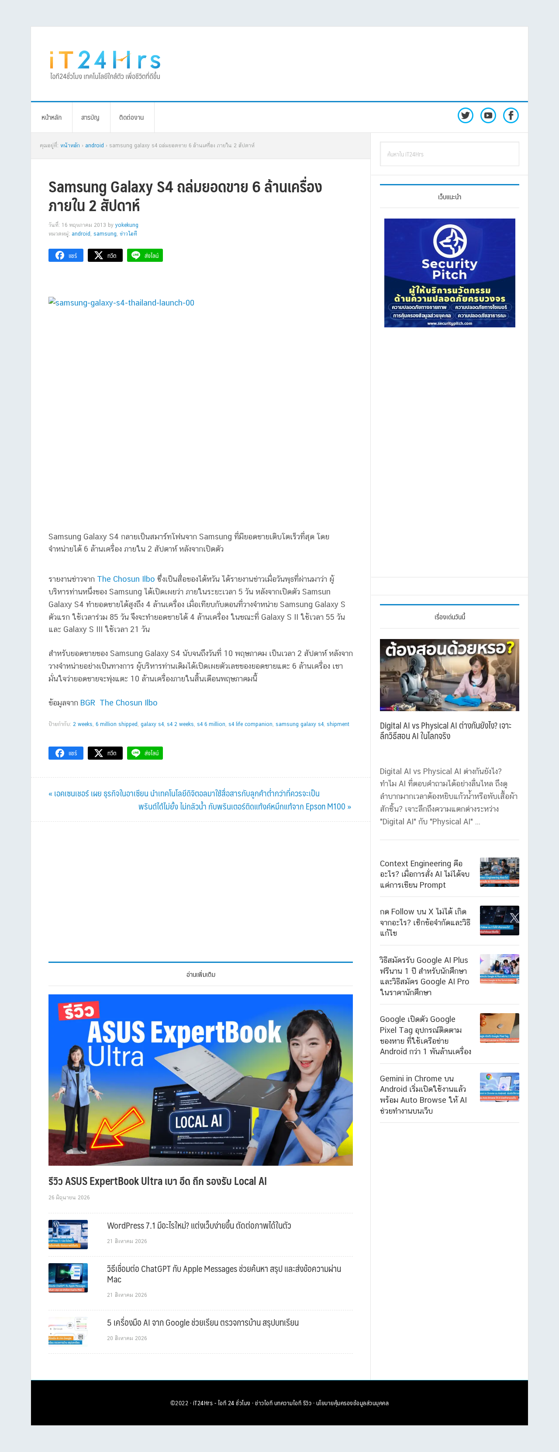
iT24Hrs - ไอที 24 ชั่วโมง (222, 1402)
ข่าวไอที (128, 234)
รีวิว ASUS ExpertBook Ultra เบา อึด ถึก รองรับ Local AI (157, 1180)
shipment (338, 724)
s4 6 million (211, 724)
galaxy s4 (152, 724)
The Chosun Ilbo (126, 579)
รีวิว (307, 1402)
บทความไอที (288, 1402)
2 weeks (83, 724)
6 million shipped (117, 724)
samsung (105, 234)
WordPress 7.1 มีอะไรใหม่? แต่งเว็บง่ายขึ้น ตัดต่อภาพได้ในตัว (199, 1225)
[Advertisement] (352, 63)
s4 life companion (250, 724)
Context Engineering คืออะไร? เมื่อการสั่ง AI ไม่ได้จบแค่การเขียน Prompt (424, 874)
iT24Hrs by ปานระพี (105, 63)
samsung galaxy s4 (300, 724)
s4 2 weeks (180, 724)
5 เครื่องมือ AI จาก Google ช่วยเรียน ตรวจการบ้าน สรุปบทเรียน (203, 1322)
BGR (87, 702)
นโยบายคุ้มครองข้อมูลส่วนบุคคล (352, 1402)
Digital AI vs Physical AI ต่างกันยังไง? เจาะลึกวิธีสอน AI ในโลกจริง (445, 730)
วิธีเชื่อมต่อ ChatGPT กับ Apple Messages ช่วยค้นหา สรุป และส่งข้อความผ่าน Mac (224, 1273)
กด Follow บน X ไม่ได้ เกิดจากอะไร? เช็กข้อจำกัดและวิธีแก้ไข (425, 922)
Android (81, 234)
